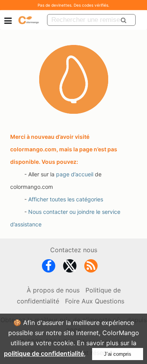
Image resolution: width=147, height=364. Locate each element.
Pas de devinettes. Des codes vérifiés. (73, 5)
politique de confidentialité (44, 353)
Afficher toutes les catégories (65, 199)
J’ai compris (117, 354)
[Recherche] (123, 19)
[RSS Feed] (91, 267)
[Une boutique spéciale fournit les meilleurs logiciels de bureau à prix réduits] (29, 19)
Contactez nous (73, 250)
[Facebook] (48, 267)
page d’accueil (74, 174)
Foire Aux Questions (94, 301)
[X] (69, 267)
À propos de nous (53, 290)
